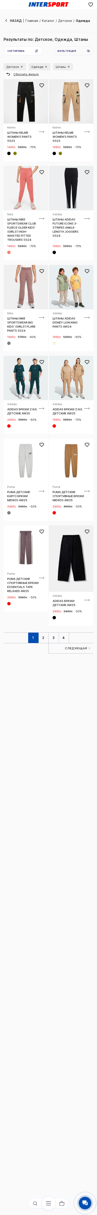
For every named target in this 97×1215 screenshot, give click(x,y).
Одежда (83, 21)
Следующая (76, 648)
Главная (31, 21)
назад (16, 21)
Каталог (48, 21)
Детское (65, 21)
